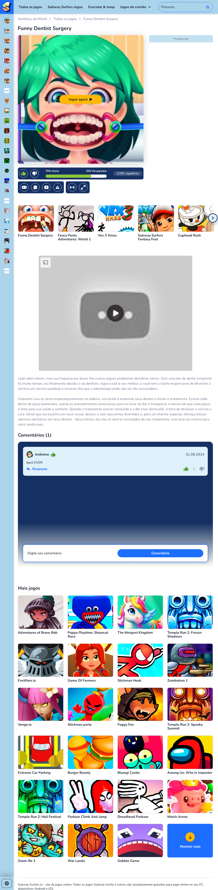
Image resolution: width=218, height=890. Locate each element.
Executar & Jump (101, 7)
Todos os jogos (30, 7)
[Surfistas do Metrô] (7, 7)
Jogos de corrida (133, 7)
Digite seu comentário (44, 553)
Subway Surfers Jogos (65, 7)
